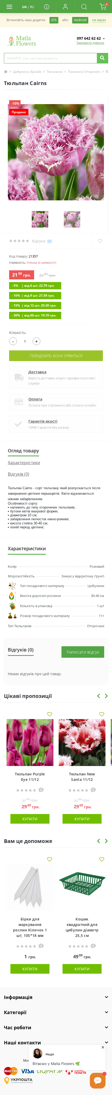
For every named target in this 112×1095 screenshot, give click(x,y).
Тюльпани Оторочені (84, 71)
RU (32, 7)
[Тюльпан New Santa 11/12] (82, 742)
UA (24, 7)
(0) (49, 240)
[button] (65, 6)
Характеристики (24, 462)
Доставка (37, 371)
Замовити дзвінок (90, 42)
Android (80, 20)
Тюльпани (55, 71)
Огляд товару (23, 450)
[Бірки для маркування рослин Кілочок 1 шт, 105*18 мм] (30, 887)
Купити (30, 818)
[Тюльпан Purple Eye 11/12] (30, 742)
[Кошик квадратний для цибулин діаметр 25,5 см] (82, 887)
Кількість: (17, 332)
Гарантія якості (42, 421)
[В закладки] (49, 714)
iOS (54, 20)
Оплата (35, 399)
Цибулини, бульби (27, 71)
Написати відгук (83, 652)
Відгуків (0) (18, 474)
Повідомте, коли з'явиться (56, 355)
